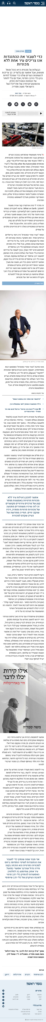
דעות (40, 997)
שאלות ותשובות (13, 1009)
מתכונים (15, 997)
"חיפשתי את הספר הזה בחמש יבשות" (27, 399)
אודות (40, 1012)
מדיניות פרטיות (25, 1012)
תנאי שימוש (26, 1014)
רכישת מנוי (38, 1014)
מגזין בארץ (20, 51)
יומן (40, 999)
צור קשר (39, 1009)
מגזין (28, 51)
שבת (28, 999)
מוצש (28, 997)
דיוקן (28, 995)
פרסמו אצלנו (26, 1009)
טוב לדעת (15, 999)
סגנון (16, 995)
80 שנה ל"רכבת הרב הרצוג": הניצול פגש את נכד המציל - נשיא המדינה (23, 410)
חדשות (39, 995)
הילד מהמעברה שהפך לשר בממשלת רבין (25, 404)
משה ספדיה (26, 93)
